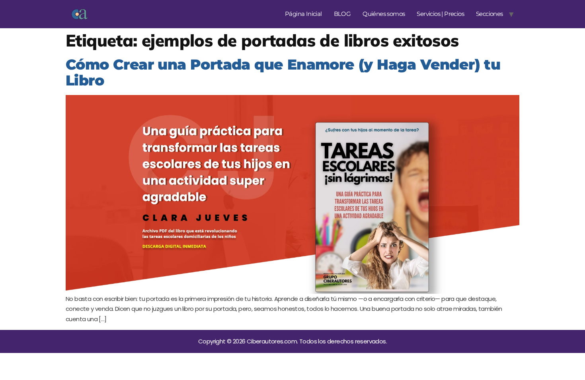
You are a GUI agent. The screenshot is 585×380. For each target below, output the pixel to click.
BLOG (342, 13)
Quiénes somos (384, 13)
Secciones (489, 13)
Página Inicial (303, 13)
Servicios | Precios (440, 13)
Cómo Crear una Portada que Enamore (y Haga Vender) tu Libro (283, 72)
